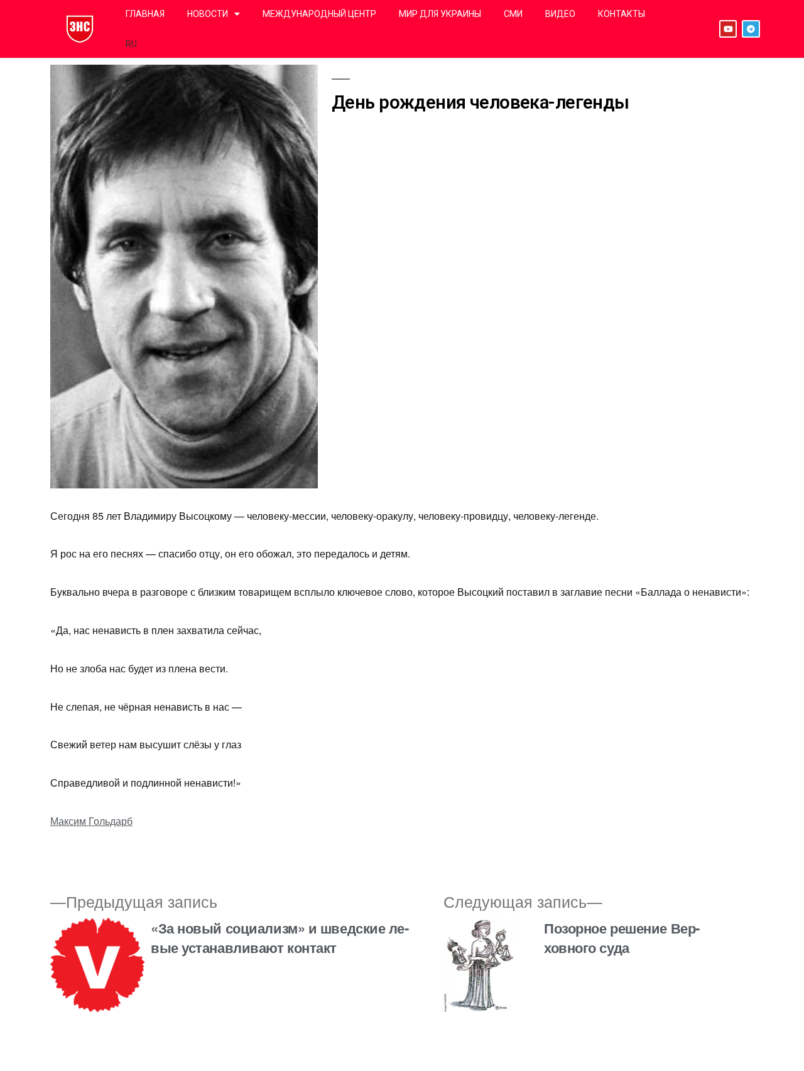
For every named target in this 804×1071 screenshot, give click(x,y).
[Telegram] (751, 29)
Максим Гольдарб (91, 821)
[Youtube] (728, 29)
